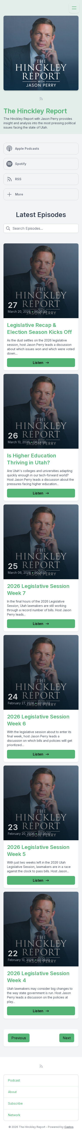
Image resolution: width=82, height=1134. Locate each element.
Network (14, 1115)
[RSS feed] (41, 99)
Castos (68, 1127)
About (12, 1092)
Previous (18, 1038)
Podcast (14, 1080)
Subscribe (15, 1103)
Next (67, 1038)
